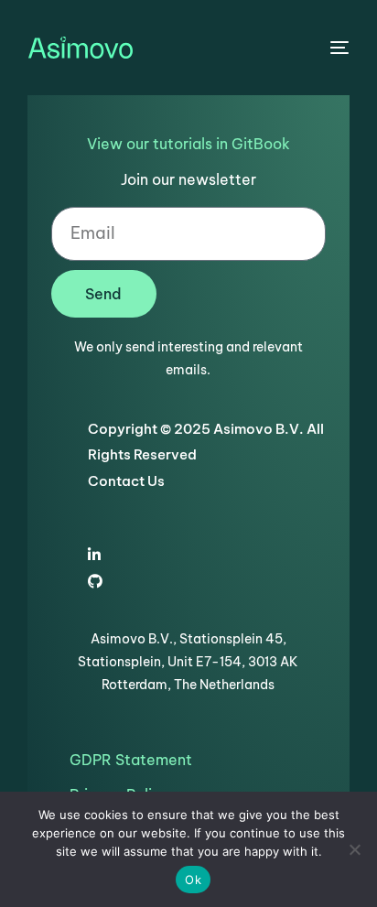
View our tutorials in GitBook (188, 144)
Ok (193, 879)
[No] (354, 849)
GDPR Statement (131, 759)
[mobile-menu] (338, 48)
